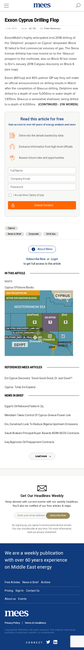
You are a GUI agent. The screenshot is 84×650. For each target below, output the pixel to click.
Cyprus (11, 228)
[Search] (78, 5)
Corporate (34, 234)
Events (22, 598)
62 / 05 (32, 28)
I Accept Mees (28, 195)
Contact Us (32, 590)
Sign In (19, 590)
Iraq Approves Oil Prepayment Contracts (29, 442)
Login (54, 259)
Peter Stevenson (52, 28)
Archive (45, 582)
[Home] (42, 5)
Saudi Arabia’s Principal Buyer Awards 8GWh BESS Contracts (42, 433)
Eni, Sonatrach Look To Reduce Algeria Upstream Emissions (41, 424)
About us (10, 598)
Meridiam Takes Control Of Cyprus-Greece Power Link (38, 415)
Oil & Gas (50, 234)
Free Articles (12, 582)
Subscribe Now (36, 259)
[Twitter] (48, 642)
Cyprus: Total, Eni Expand (20, 387)
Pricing (9, 590)
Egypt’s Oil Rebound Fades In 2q (24, 406)
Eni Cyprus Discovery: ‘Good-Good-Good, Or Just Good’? (38, 378)
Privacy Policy (12, 623)
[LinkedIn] (54, 642)
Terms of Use (36, 195)
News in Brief (14, 234)
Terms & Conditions (35, 623)
